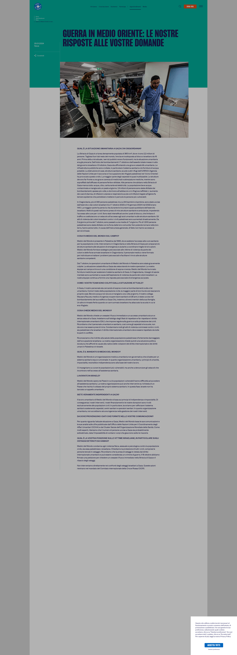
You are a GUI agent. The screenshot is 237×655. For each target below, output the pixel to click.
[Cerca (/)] (179, 6)
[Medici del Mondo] (38, 6)
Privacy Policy (225, 636)
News (36, 45)
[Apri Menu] (201, 6)
